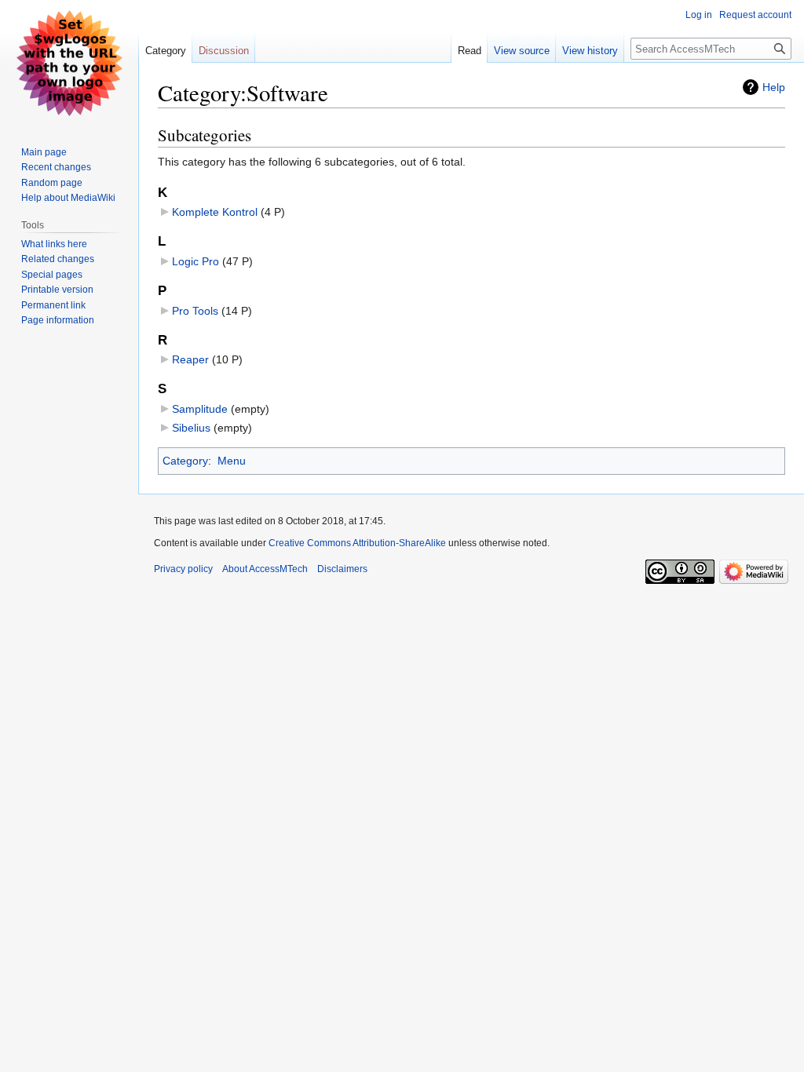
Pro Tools (195, 310)
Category (185, 460)
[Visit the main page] (69, 63)
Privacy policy (183, 568)
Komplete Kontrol (215, 212)
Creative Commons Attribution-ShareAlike (357, 543)
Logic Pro (195, 261)
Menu (231, 460)
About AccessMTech (265, 568)
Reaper (190, 359)
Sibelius (191, 427)
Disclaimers (342, 568)
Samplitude (200, 409)
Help (773, 87)
